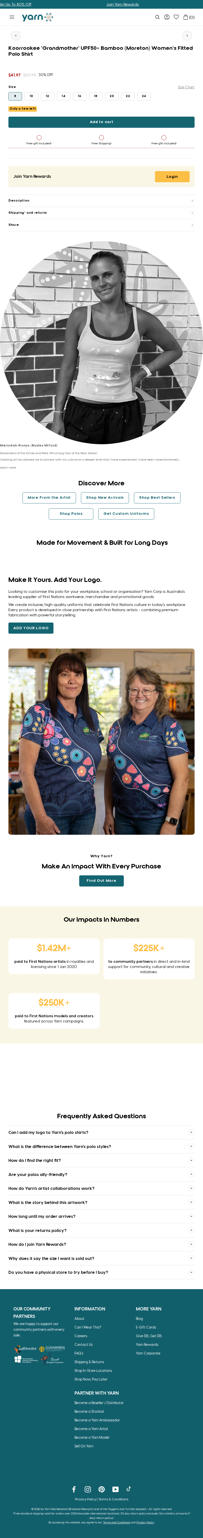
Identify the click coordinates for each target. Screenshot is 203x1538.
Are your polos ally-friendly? (37, 1174)
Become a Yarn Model (92, 1437)
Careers (81, 1336)
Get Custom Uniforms (126, 514)
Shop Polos (71, 514)
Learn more (8, 467)
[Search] (157, 17)
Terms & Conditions (113, 1499)
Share (13, 225)
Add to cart (101, 122)
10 (31, 96)
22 (128, 96)
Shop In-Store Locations (93, 1370)
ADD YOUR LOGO (31, 628)
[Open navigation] (11, 17)
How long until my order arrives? (42, 1216)
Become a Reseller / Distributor (99, 1403)
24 (144, 96)
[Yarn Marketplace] (37, 17)
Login (172, 177)
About (79, 1318)
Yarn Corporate (148, 1353)
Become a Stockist (89, 1411)
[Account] (166, 17)
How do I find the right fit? (34, 1160)
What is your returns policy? (37, 1230)
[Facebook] (74, 1489)
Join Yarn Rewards (89, 4)
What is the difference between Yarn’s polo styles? (59, 1146)
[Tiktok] (129, 1489)
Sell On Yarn (84, 1446)
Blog (139, 1318)
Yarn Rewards (147, 1344)
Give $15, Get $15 (149, 1336)
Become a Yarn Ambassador (97, 1420)
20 (112, 96)
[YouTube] (115, 1489)
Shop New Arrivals (105, 497)
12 (47, 96)
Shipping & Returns (89, 1362)
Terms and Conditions (116, 1522)
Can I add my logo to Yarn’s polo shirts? (48, 1132)
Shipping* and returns (27, 212)
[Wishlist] (176, 17)
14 (63, 96)
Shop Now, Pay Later (91, 1379)
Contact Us (84, 1344)
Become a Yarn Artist (91, 1429)
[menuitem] (157, 17)
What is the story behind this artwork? (47, 1202)
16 (79, 96)
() (192, 17)
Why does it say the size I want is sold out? (51, 1258)
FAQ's (79, 1353)
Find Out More (101, 881)
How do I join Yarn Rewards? (37, 1244)
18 (96, 96)
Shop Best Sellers (157, 497)
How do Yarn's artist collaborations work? (51, 1188)
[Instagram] (88, 1489)
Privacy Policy (85, 1499)
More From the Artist (49, 497)
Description (18, 200)
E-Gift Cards (146, 1327)
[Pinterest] (102, 1489)
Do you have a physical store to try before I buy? (58, 1272)
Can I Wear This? (88, 1327)
